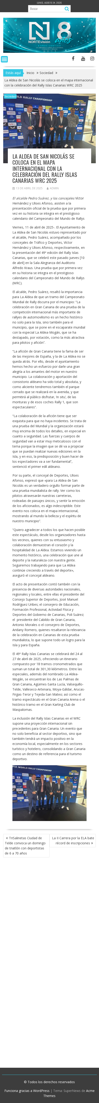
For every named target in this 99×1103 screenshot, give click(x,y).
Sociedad (10, 96)
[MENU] (4, 59)
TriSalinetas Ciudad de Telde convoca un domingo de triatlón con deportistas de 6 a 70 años (25, 845)
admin (54, 188)
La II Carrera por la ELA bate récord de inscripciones (73, 840)
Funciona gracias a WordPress (27, 1090)
